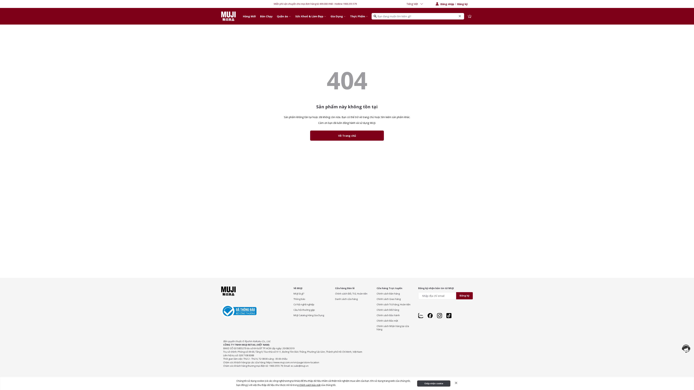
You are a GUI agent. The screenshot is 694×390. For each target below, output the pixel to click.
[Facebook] (430, 315)
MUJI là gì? (299, 293)
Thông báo (299, 299)
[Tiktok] (448, 315)
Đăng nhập (447, 4)
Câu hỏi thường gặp (304, 309)
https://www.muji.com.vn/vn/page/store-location (292, 362)
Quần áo (282, 16)
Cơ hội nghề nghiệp (304, 304)
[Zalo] (420, 315)
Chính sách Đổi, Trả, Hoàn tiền (351, 293)
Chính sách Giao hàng (389, 299)
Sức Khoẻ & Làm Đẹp (309, 16)
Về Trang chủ (347, 135)
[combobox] (415, 4)
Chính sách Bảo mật (387, 320)
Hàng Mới (249, 16)
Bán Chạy (266, 16)
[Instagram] (439, 315)
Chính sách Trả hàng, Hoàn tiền (393, 304)
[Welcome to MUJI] (228, 16)
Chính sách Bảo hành (388, 315)
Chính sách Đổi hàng (388, 309)
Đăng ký (462, 4)
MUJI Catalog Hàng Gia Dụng (309, 315)
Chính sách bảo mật (309, 385)
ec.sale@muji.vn (300, 365)
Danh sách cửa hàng (346, 299)
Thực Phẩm (357, 16)
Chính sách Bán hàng (388, 293)
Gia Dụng (337, 16)
